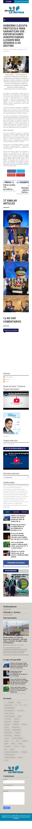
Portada (20, 743)
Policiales (24, 741)
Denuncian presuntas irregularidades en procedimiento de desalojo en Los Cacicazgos (18, 528)
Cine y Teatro (21, 710)
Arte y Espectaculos (9, 708)
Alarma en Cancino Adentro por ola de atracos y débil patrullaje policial (20, 554)
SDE (6, 749)
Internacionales (16, 727)
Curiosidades (8, 719)
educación (7, 724)
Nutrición (7, 738)
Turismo (20, 757)
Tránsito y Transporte (10, 757)
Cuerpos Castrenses (10, 716)
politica (6, 743)
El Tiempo (24, 724)
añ (20, 705)
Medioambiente (17, 730)
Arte (25, 705)
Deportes (16, 719)
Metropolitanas (8, 732)
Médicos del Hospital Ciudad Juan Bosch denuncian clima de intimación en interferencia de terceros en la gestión (15, 520)
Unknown (7, 379)
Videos (6, 760)
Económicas (8, 721)
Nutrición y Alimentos (17, 738)
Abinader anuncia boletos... (25, 190)
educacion (16, 721)
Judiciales (7, 730)
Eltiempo (7, 727)
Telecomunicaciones (10, 754)
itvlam (6, 381)
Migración (17, 732)
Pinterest (21, 174)
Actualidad (11, 702)
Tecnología (24, 752)
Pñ (12, 741)
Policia (17, 741)
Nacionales (17, 735)
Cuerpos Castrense (9, 713)
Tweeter (21, 171)
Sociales (12, 749)
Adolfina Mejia (9, 377)
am (16, 705)
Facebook (12, 171)
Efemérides (16, 724)
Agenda (19, 702)
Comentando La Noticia (18, 815)
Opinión (6, 741)
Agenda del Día (8, 705)
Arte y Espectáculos (9, 710)
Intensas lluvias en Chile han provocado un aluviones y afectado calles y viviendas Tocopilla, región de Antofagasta (15, 640)
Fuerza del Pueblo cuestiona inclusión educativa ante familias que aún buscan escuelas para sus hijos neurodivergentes (15, 538)
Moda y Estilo (8, 735)
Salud (23, 746)
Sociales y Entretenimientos (11, 752)
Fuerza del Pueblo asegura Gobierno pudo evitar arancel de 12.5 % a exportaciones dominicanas (19, 546)
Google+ (12, 174)
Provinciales (7, 746)
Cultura (19, 716)
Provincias (16, 746)
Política (13, 743)
